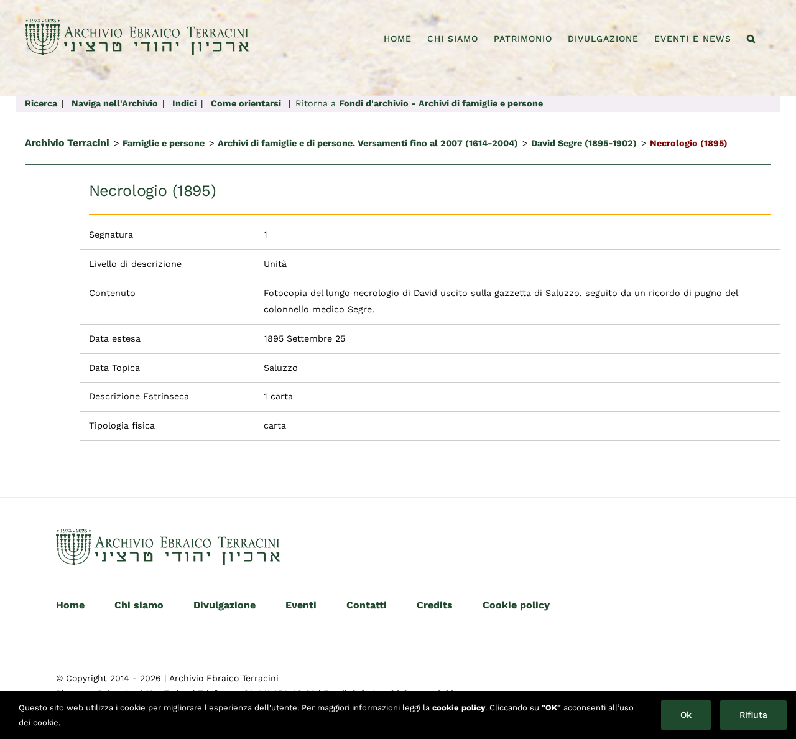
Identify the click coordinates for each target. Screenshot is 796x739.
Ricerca (41, 103)
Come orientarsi (246, 103)
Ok (686, 715)
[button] (751, 38)
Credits (435, 605)
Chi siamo (139, 605)
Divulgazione (224, 605)
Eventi (301, 605)
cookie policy (458, 707)
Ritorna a (419, 103)
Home (70, 605)
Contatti (366, 605)
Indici (184, 103)
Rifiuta (753, 715)
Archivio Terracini (67, 143)
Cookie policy (516, 605)
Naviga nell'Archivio (115, 103)
